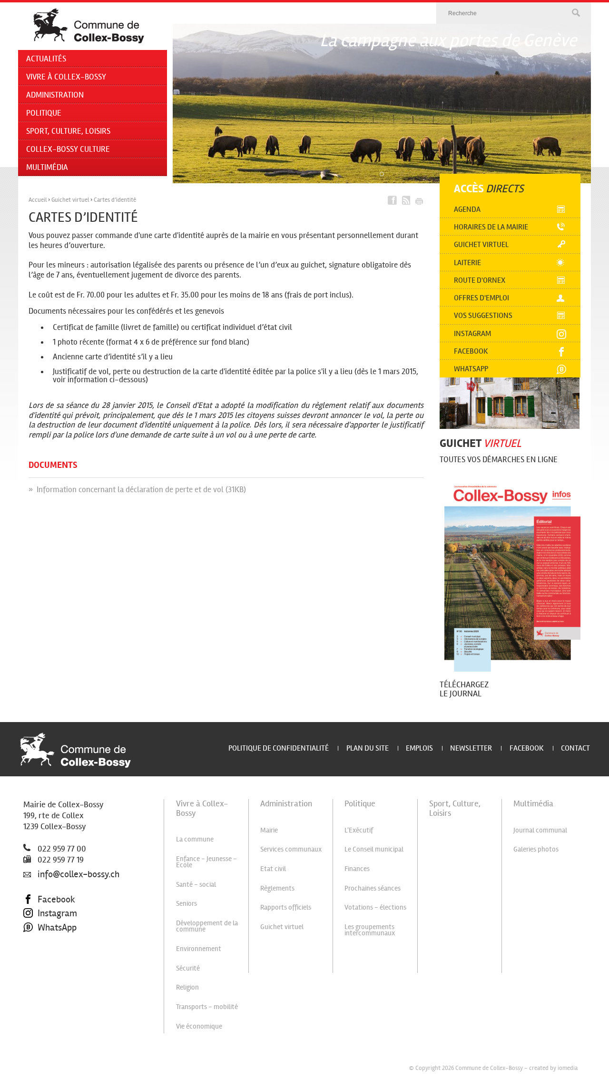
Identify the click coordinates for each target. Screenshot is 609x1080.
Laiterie (467, 262)
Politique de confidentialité (278, 748)
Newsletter (471, 748)
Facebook (471, 351)
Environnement (198, 948)
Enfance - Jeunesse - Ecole (206, 861)
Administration (55, 95)
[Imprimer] (418, 200)
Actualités (46, 59)
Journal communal (540, 830)
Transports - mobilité (207, 1006)
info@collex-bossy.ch (78, 874)
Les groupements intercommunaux (369, 929)
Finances (357, 868)
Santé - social (196, 884)
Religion (187, 987)
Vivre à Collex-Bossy (66, 77)
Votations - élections (375, 907)
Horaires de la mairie (491, 226)
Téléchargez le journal (464, 689)
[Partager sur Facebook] (392, 200)
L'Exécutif (358, 830)
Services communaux (291, 849)
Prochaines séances (372, 888)
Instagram (472, 333)
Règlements (277, 888)
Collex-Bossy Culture (68, 149)
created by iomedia (553, 1068)
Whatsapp (471, 368)
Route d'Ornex (479, 280)
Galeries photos (536, 849)
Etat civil (273, 868)
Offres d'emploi (481, 297)
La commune (195, 839)
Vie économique (199, 1026)
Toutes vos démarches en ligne (499, 460)
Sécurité (188, 968)
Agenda (467, 209)
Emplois (419, 748)
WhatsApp (57, 927)
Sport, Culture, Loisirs (68, 131)
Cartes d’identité (115, 200)
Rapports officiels (285, 907)
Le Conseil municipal (373, 849)
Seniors (186, 903)
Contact (575, 748)
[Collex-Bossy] (88, 26)
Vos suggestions (483, 315)
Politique (43, 113)
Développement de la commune (207, 926)
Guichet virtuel (70, 200)
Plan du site (367, 748)
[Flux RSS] (405, 200)
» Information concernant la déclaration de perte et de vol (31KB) (137, 490)
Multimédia (47, 167)
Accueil (38, 200)
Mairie (269, 830)
